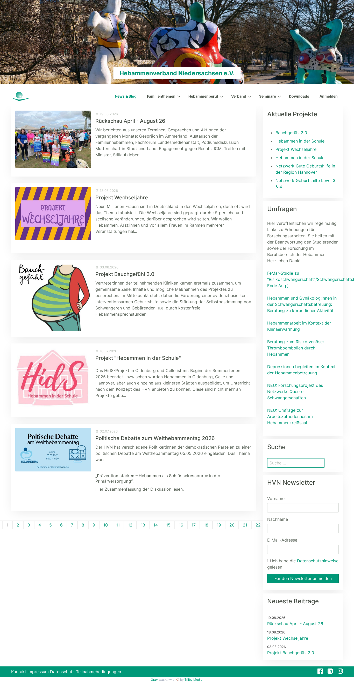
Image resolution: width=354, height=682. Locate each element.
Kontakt (18, 671)
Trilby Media (193, 679)
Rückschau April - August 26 (130, 121)
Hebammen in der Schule (299, 141)
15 (168, 525)
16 (181, 525)
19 (219, 525)
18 (206, 525)
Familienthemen (161, 96)
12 (130, 525)
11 (118, 525)
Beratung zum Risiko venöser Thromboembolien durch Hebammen (295, 348)
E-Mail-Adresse (282, 540)
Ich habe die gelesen (302, 564)
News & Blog (126, 96)
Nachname (277, 519)
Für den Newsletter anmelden (303, 578)
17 (194, 525)
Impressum (38, 671)
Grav (154, 679)
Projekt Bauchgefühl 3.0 (124, 274)
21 (245, 525)
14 (155, 525)
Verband (238, 96)
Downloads (299, 96)
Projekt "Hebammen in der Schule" (138, 358)
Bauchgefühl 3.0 (291, 132)
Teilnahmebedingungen (98, 671)
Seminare (267, 96)
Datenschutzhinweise (317, 560)
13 (143, 525)
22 (258, 525)
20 (232, 525)
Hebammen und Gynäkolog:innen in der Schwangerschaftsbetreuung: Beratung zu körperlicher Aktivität (302, 304)
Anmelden (329, 96)
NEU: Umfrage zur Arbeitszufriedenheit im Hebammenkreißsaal (290, 416)
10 (105, 525)
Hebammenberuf (203, 96)
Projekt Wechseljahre (121, 197)
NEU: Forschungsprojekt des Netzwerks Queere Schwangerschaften (295, 391)
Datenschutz (62, 671)
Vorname (276, 498)
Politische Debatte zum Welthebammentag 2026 (155, 438)
